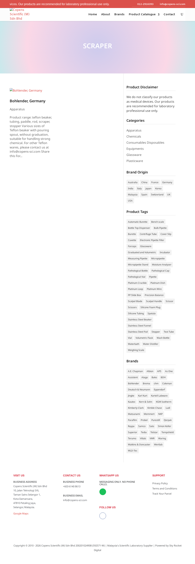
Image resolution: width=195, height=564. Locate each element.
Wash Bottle (163, 337)
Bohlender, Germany (28, 100)
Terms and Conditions (164, 488)
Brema (146, 383)
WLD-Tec (132, 450)
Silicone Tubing (136, 313)
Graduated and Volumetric (142, 252)
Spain (144, 194)
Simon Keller (164, 426)
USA (130, 200)
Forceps (132, 246)
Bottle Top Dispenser (139, 228)
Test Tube (169, 331)
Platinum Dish (157, 282)
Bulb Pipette (160, 228)
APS (159, 371)
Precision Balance (154, 295)
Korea (158, 188)
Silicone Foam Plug (150, 307)
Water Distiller (150, 344)
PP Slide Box (134, 295)
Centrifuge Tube (148, 234)
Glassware (133, 155)
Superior (132, 432)
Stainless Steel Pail (138, 331)
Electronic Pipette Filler (152, 240)
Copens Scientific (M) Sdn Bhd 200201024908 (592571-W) (73, 545)
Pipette (153, 276)
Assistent (133, 377)
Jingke (131, 395)
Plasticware (134, 161)
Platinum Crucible (137, 282)
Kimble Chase (154, 407)
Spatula (152, 313)
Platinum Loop (135, 289)
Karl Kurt (142, 395)
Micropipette (158, 258)
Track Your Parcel (161, 493)
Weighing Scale (136, 350)
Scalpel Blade (135, 301)
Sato (151, 426)
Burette (132, 234)
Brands (119, 14)
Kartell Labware (159, 395)
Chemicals (133, 136)
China (144, 182)
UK (168, 194)
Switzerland (157, 194)
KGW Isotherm (163, 401)
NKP (160, 414)
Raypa (131, 426)
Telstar (154, 432)
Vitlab (143, 438)
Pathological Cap (160, 270)
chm (156, 383)
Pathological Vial (136, 276)
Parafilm (132, 420)
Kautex (131, 401)
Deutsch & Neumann (139, 389)
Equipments (135, 149)
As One (169, 371)
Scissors (132, 307)
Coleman (167, 383)
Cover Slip (166, 234)
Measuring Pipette (137, 258)
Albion (150, 371)
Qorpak (168, 420)
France (154, 182)
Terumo (132, 438)
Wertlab (158, 444)
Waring (162, 438)
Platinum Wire (154, 289)
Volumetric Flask (144, 337)
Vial (130, 337)
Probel (144, 420)
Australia (132, 182)
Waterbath (133, 344)
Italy (139, 188)
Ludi (168, 407)
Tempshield (167, 432)
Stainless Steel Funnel (139, 325)
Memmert (149, 414)
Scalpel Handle (154, 301)
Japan (148, 188)
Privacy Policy (160, 483)
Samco (141, 426)
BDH (163, 377)
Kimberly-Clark (136, 407)
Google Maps (20, 513)
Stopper (156, 331)
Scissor (169, 301)
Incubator (165, 252)
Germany (167, 182)
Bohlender (133, 383)
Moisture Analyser (161, 264)
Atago (144, 377)
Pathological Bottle (138, 270)
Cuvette (132, 240)
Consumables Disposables (145, 142)
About (105, 14)
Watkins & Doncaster (139, 444)
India (130, 188)
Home (92, 14)
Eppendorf (159, 389)
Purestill (155, 420)
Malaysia (132, 194)
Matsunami (134, 414)
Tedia (144, 432)
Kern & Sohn (145, 401)
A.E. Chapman (135, 371)
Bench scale (157, 221)
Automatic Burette (137, 221)
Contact (169, 14)
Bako (154, 377)
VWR (152, 438)
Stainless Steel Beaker (140, 319)
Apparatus (17, 109)
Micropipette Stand (138, 264)
